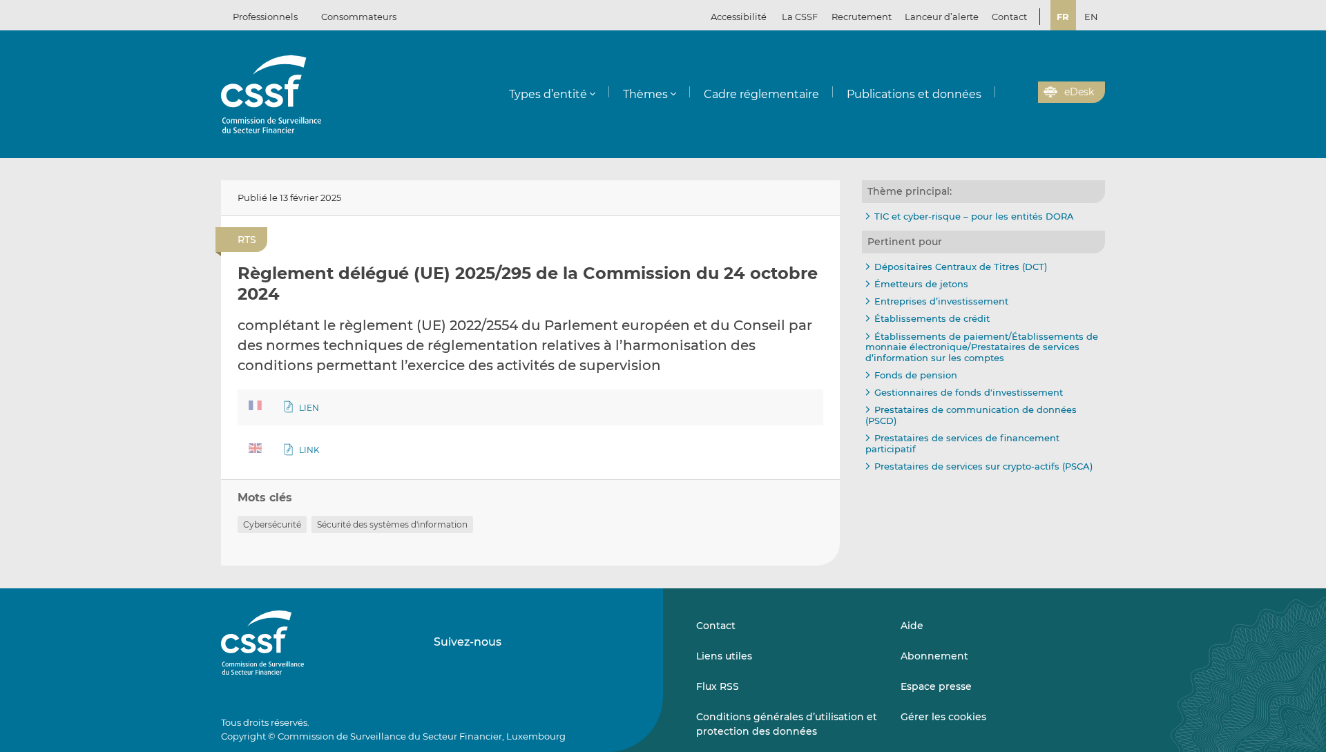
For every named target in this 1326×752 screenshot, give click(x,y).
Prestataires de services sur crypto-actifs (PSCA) (983, 466)
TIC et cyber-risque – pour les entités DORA (974, 216)
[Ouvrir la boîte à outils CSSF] (1022, 92)
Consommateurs (358, 16)
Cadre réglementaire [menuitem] (761, 94)
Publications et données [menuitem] (914, 94)
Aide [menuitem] (912, 625)
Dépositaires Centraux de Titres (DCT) (960, 266)
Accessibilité (739, 16)
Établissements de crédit (932, 318)
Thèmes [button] (645, 94)
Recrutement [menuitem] (862, 16)
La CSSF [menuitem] (800, 16)
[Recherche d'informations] (1006, 92)
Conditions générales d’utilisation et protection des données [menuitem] (786, 724)
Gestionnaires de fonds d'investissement (968, 392)
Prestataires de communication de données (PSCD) (971, 415)
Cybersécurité (272, 524)
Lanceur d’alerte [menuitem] (942, 16)
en (1091, 16)
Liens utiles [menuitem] (724, 656)
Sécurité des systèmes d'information (392, 524)
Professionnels (265, 16)
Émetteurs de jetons (921, 283)
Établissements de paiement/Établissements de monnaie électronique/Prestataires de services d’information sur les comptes (981, 347)
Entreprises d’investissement (941, 301)
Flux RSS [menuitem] (717, 686)
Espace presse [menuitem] (936, 686)
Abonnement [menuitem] (934, 656)
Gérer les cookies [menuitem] (943, 717)
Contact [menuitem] (1009, 16)
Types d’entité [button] (548, 94)
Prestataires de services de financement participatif (962, 443)
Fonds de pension (915, 374)
